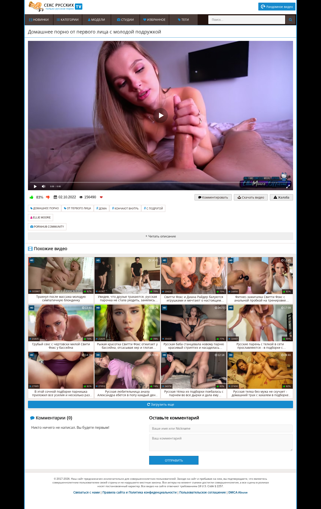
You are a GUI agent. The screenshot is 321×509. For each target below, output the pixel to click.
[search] (290, 19)
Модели (97, 19)
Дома (101, 208)
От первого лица (78, 208)
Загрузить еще (162, 404)
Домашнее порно (46, 208)
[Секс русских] (55, 6)
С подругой (153, 208)
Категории (69, 19)
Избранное (156, 19)
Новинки (40, 19)
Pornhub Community (48, 226)
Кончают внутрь (125, 208)
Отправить (174, 460)
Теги (185, 19)
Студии (127, 19)
